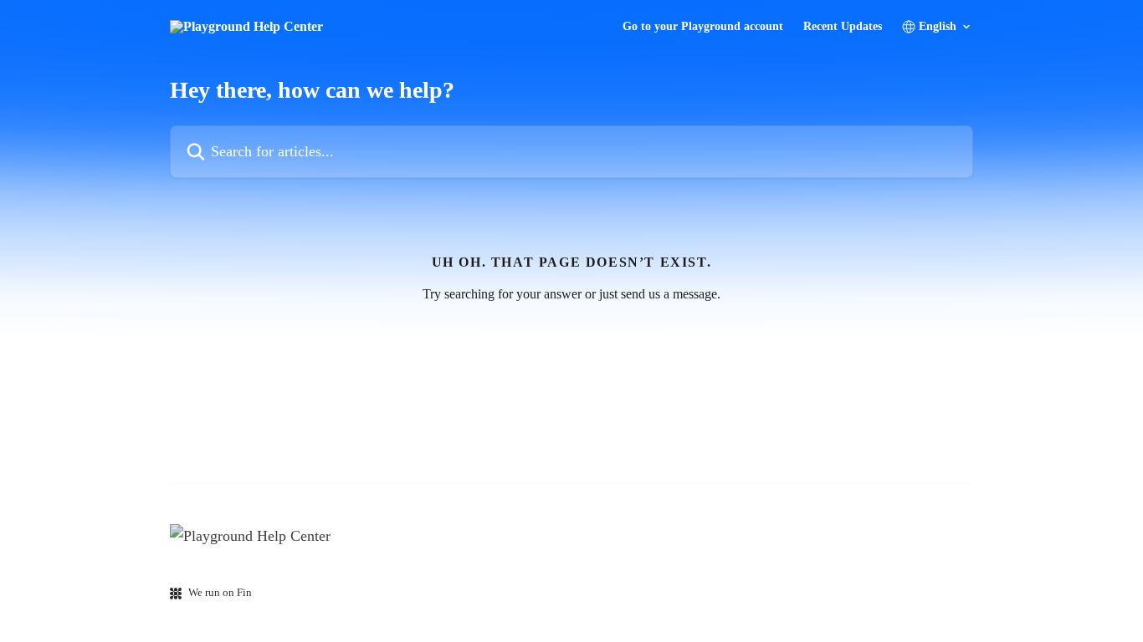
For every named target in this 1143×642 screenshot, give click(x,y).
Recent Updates (842, 27)
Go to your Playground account (703, 27)
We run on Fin (220, 592)
